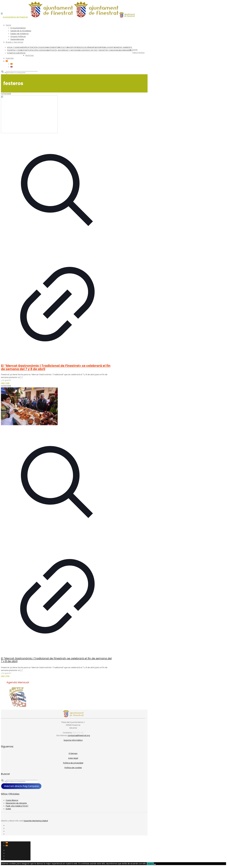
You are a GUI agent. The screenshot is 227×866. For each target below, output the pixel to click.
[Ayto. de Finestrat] (68, 17)
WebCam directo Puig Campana (21, 786)
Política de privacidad (73, 763)
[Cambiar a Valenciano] (11, 64)
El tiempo (73, 753)
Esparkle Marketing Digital (36, 820)
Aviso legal (73, 758)
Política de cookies (73, 767)
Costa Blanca (12, 800)
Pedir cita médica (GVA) (17, 806)
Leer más (5, 383)
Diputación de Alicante (16, 803)
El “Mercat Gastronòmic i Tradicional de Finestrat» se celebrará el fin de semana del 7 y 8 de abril (55, 367)
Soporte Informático (73, 740)
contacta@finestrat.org (79, 735)
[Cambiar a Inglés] (11, 66)
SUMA (8, 808)
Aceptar (150, 864)
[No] (155, 864)
